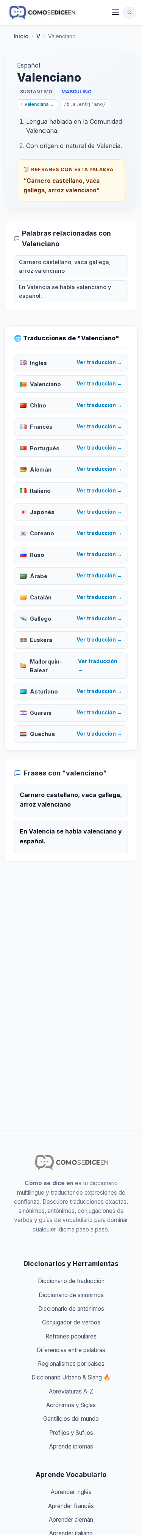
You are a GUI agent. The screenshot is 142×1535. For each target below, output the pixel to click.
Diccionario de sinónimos (71, 1295)
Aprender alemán (71, 1519)
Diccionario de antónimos (71, 1308)
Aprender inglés (71, 1492)
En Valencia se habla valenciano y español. (65, 291)
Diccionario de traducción (71, 1281)
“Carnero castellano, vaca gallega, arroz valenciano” (61, 185)
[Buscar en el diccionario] (129, 13)
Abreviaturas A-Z (71, 1391)
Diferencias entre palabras (71, 1350)
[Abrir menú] (115, 13)
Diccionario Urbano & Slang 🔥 (71, 1377)
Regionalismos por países (71, 1363)
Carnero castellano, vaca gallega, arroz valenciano (65, 266)
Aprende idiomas (71, 1446)
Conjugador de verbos (71, 1322)
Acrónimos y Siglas (71, 1405)
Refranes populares (71, 1336)
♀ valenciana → (37, 104)
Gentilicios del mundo (71, 1418)
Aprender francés (71, 1506)
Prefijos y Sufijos (71, 1432)
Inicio (21, 36)
